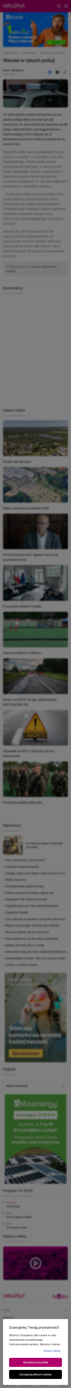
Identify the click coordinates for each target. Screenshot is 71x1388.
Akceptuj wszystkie (35, 1362)
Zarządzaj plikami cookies (35, 1374)
